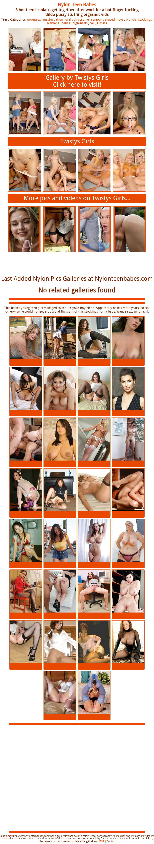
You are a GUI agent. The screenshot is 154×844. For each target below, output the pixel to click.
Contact (111, 841)
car (92, 23)
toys (120, 19)
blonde (131, 19)
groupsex (34, 19)
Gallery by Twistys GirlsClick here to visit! (77, 81)
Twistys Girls (77, 141)
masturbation (53, 19)
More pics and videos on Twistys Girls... (77, 198)
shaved (110, 19)
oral (68, 19)
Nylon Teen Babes (77, 4)
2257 (101, 841)
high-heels (79, 23)
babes (65, 23)
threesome (81, 19)
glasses (102, 23)
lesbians (53, 23)
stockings (145, 19)
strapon (96, 19)
